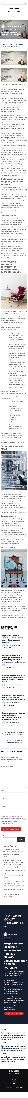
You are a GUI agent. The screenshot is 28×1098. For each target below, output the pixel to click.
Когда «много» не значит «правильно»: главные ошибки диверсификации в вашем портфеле (13, 853)
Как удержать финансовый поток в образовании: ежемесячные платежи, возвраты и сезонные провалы (14, 874)
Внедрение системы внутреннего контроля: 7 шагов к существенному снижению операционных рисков (13, 893)
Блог (16, 29)
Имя (3, 791)
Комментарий (7, 766)
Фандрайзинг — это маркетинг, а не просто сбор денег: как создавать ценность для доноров (13, 697)
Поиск (5, 836)
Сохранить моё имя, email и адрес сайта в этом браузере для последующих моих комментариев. (13, 820)
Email (3, 798)
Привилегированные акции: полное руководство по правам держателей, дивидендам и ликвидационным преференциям (13, 863)
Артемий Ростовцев (16, 26)
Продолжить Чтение (13, 1013)
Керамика (14, 8)
